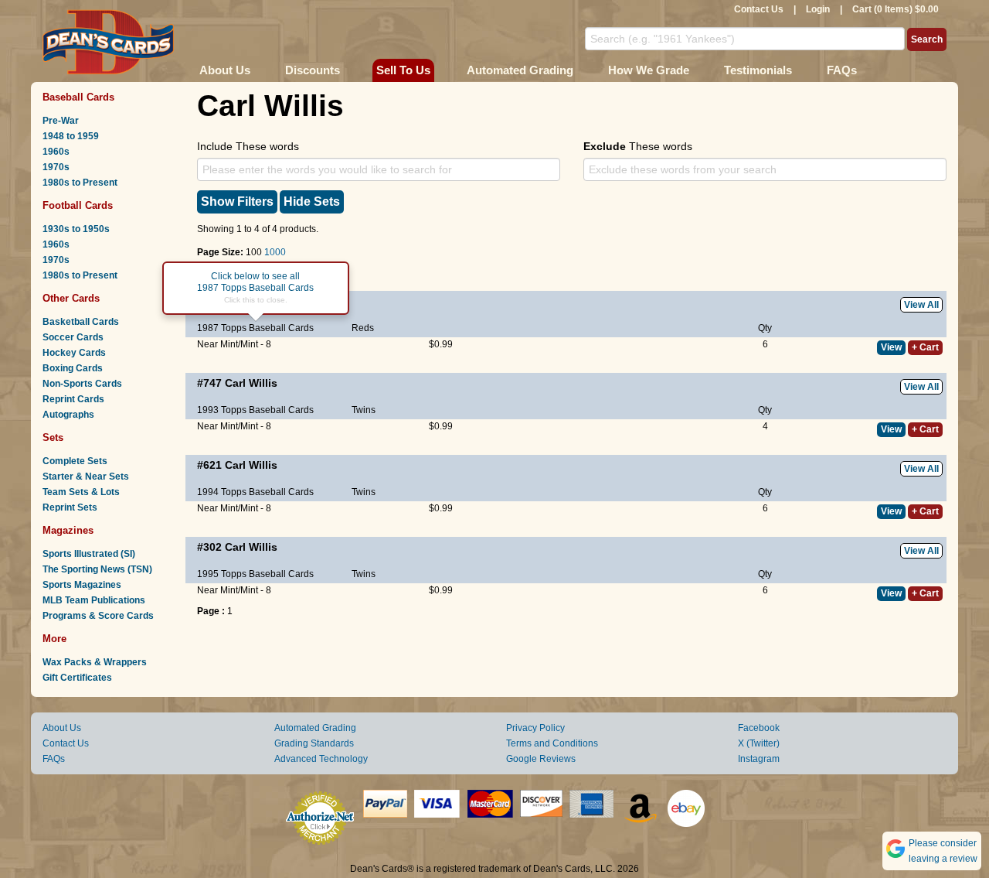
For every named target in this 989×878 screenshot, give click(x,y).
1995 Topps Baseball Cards (255, 574)
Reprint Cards (73, 399)
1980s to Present (79, 182)
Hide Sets (312, 201)
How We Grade (648, 70)
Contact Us (758, 9)
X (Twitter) (759, 743)
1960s (56, 151)
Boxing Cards (72, 368)
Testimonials (758, 70)
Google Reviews (541, 758)
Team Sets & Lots (81, 492)
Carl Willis (251, 383)
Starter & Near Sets (85, 476)
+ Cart (925, 347)
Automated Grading (520, 70)
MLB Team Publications (93, 600)
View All (921, 304)
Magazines (67, 530)
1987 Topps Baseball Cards (255, 328)
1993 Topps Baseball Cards (255, 410)
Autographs (68, 414)
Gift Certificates (77, 677)
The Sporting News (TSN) (97, 569)
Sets (52, 437)
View (891, 347)
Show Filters (237, 201)
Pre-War (60, 120)
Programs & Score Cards (98, 615)
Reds (363, 328)
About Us (224, 70)
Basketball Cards (80, 321)
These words (637, 146)
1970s (56, 167)
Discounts (312, 70)
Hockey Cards (74, 352)
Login (818, 9)
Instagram (759, 758)
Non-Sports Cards (82, 383)
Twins (364, 410)
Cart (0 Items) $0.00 (895, 9)
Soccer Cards (73, 337)
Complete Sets (74, 461)
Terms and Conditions (552, 743)
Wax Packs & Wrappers (94, 662)
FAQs (842, 70)
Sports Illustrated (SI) (88, 553)
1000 (275, 252)
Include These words (248, 146)
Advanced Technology (321, 758)
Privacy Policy (535, 728)
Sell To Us (403, 70)
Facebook (759, 728)
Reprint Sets (69, 507)
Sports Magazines (81, 584)
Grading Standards (314, 743)
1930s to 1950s (76, 229)
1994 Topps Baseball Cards (255, 492)
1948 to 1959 (70, 136)
